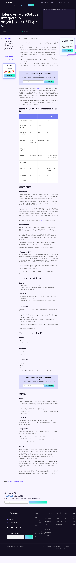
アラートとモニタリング (40, 533)
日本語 (16, 5)
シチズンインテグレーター (50, 527)
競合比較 (21, 481)
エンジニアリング (48, 535)
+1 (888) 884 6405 (8, 5)
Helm (36, 517)
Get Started (9, 75)
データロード (37, 528)
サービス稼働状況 (46, 546)
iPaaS (58, 527)
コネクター (60, 2)
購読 (29, 537)
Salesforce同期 (48, 521)
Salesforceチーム (48, 532)
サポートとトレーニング (9, 48)
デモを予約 (31, 5)
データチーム (47, 529)
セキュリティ (67, 527)
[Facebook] (8, 528)
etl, (19, 481)
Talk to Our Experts (67, 50)
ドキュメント (67, 524)
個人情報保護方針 (57, 546)
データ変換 (37, 525)
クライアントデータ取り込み (50, 516)
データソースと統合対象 (9, 47)
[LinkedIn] (12, 528)
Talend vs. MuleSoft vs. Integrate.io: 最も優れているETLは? (9, 43)
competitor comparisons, (12, 481)
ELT (58, 518)
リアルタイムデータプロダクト (51, 524)
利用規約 (67, 546)
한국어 (68, 548)
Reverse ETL (59, 521)
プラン (65, 2)
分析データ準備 (48, 518)
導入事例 (66, 518)
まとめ (5, 50)
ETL (1, 10)
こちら (42, 220)
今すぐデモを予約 (49, 81)
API (35, 536)
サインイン (24, 5)
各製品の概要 (6, 45)
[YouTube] (21, 528)
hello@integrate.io (13, 519)
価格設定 (5, 49)
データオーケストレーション (40, 531)
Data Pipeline (59, 524)
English (59, 548)
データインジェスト (39, 520)
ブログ (66, 516)
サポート (66, 521)
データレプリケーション (40, 522)
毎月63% (39, 88)
